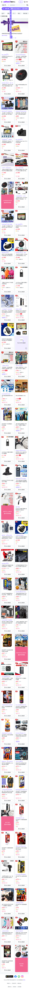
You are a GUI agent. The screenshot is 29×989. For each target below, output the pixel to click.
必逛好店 (10, 26)
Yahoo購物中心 (9, 2)
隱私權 (14, 986)
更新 (24, 980)
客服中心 (9, 983)
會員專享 (10, 32)
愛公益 (10, 34)
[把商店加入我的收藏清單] (26, 348)
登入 (21, 2)
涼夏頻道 (10, 23)
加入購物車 (8, 65)
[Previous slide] (2, 47)
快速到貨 (10, 17)
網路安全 (10, 986)
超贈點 (26, 8)
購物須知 (19, 983)
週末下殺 (10, 29)
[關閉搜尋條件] (8, 5)
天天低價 (10, 20)
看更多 (10, 37)
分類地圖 (19, 986)
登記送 (10, 12)
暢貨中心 (10, 14)
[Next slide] (13, 47)
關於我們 (14, 983)
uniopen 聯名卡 (17, 8)
